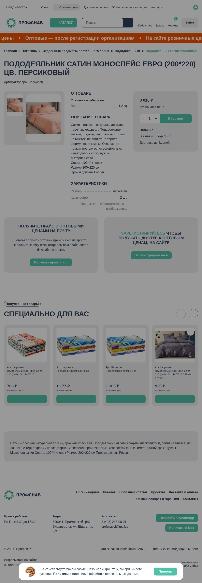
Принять (165, 571)
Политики (61, 573)
